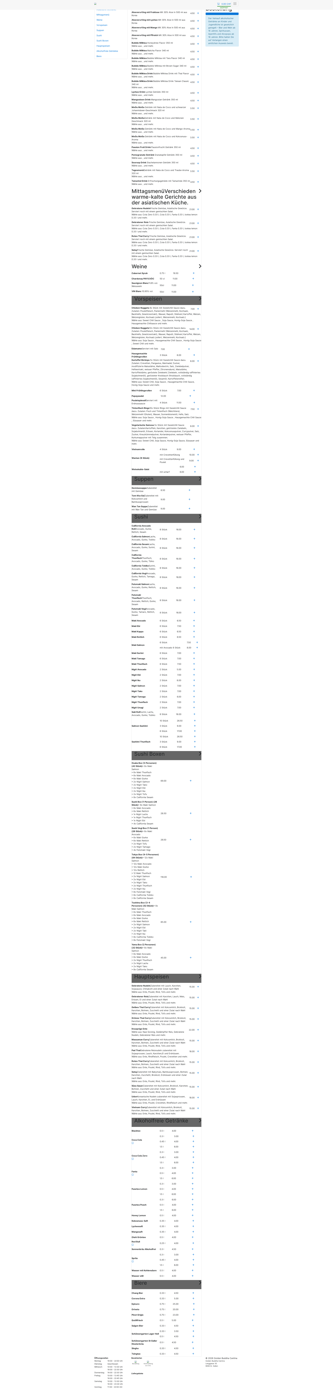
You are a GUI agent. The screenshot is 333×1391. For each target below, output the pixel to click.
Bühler (134, 1381)
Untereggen (174, 1376)
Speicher (160, 1379)
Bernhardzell (136, 1384)
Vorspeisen (102, 25)
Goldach (185, 1384)
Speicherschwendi (139, 1379)
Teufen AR (196, 1379)
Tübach (169, 1384)
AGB (207, 1376)
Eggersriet (184, 1376)
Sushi (99, 35)
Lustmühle (141, 1381)
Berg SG (146, 1384)
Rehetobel (152, 1379)
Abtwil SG (155, 1376)
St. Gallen (146, 1376)
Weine (99, 20)
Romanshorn (136, 1376)
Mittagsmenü (103, 14)
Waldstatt (157, 1381)
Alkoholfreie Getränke (107, 51)
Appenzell (175, 1379)
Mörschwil (177, 1384)
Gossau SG (166, 1381)
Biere (99, 56)
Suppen (100, 30)
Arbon (162, 1384)
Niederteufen (185, 1379)
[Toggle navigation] (235, 3)
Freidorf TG (155, 1384)
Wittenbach (186, 1381)
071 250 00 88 (211, 1369)
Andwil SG (176, 1381)
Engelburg (164, 1376)
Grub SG (192, 1376)
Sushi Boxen (102, 40)
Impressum (214, 1376)
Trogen (168, 1379)
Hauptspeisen (103, 46)
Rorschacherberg (138, 1387)
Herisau (149, 1381)
